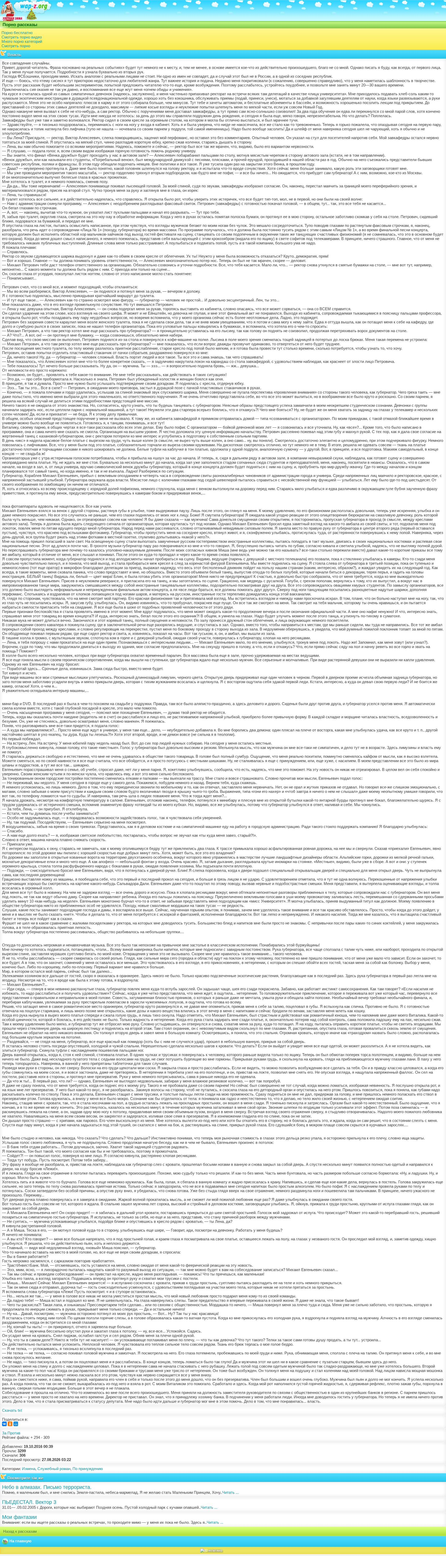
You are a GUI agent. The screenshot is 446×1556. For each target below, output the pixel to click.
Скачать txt (12, 1410)
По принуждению (88, 1468)
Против (13, 1433)
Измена (28, 1468)
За (4, 1433)
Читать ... (230, 1492)
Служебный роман (53, 1468)
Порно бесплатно (17, 32)
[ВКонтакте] (4, 1424)
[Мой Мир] (15, 1424)
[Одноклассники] (10, 1424)
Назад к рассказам (19, 1531)
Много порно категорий (22, 41)
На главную (19, 1541)
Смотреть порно (16, 46)
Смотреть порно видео (22, 37)
